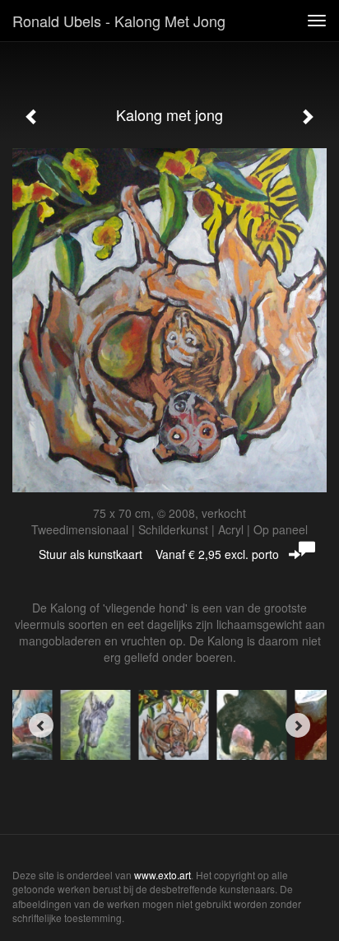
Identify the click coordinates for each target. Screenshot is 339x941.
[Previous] (41, 725)
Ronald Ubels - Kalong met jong (118, 20)
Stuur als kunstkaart (159, 554)
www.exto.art (162, 875)
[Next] (298, 725)
